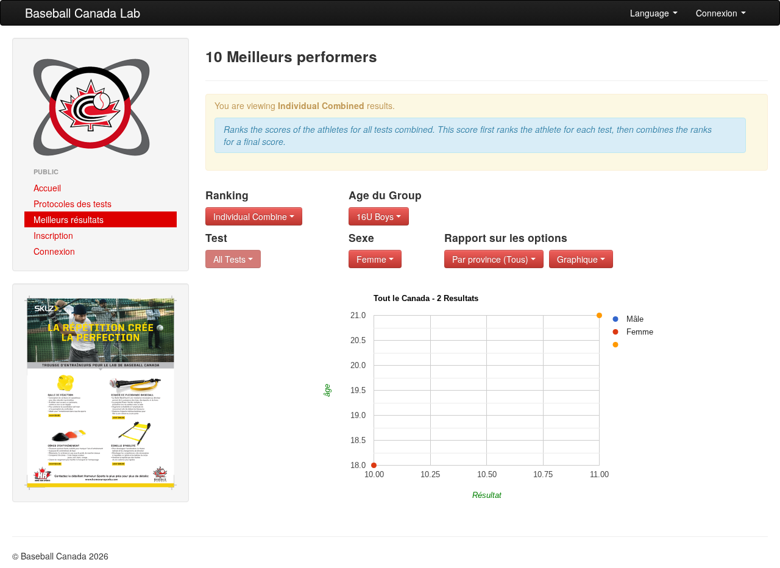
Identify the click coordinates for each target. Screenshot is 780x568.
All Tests (230, 259)
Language (651, 13)
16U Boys (376, 216)
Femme (372, 259)
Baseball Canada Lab (82, 12)
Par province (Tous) (491, 259)
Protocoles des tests (73, 203)
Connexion (718, 13)
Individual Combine (251, 216)
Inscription (53, 235)
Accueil (47, 188)
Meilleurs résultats (69, 219)
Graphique (578, 259)
